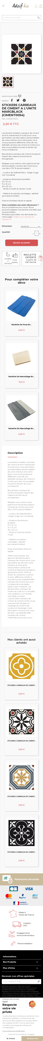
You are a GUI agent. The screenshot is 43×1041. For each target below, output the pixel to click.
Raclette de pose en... (21, 325)
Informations (9, 956)
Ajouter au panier (21, 243)
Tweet (18, 100)
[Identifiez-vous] (36, 6)
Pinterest (24, 100)
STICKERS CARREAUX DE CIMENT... (21, 685)
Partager (11, 100)
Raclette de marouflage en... (21, 376)
